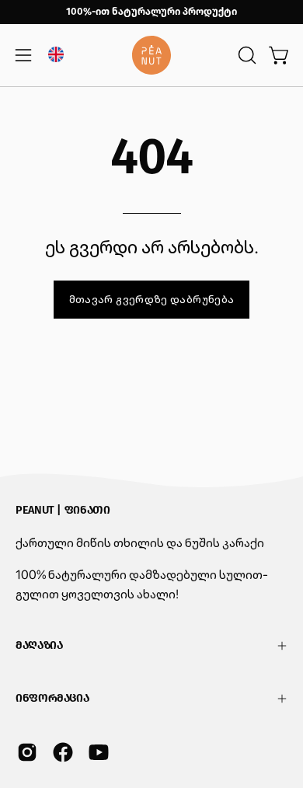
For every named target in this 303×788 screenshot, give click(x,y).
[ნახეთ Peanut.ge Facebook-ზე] (63, 752)
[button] (245, 55)
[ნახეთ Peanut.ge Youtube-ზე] (98, 752)
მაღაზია (39, 645)
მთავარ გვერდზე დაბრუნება (152, 298)
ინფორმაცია (52, 698)
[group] (151, 11)
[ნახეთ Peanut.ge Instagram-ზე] (27, 752)
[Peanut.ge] (151, 55)
